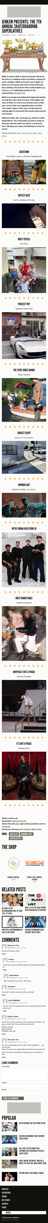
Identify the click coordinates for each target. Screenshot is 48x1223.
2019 (30, 133)
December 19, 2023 (8, 35)
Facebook (6, 826)
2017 (19, 133)
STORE (4, 1207)
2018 (24, 133)
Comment (6, 1066)
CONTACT (5, 1203)
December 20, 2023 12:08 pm (17, 961)
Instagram (26, 829)
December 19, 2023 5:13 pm (16, 1019)
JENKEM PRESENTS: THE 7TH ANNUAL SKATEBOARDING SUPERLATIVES (22, 26)
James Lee (22, 35)
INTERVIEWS (6, 1192)
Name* (4, 1083)
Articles (14, 834)
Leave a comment (10, 1063)
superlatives (16, 838)
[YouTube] (43, 1207)
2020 (35, 133)
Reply (4, 954)
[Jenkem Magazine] (24, 2)
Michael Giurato (19, 821)
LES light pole (19, 93)
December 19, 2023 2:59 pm (16, 948)
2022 (4, 136)
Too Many (31, 489)
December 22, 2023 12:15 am (17, 1003)
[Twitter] (35, 1207)
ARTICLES (31, 35)
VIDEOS (4, 1196)
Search (3, 1212)
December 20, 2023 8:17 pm (18, 977)
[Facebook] (31, 1207)
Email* (4, 1089)
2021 (40, 133)
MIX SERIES (6, 1200)
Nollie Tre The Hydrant (24, 437)
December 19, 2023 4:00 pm (16, 989)
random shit (26, 834)
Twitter (39, 829)
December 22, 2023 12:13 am (16, 1042)
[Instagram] (38, 1207)
